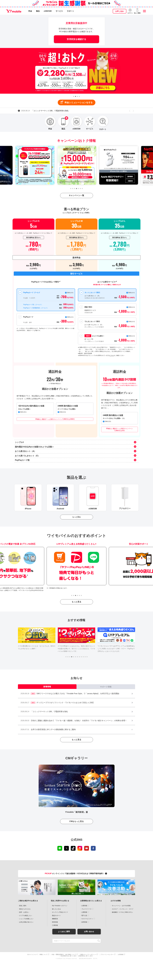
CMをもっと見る (76, 821)
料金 (30, 11)
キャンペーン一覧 (76, 195)
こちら (112, 355)
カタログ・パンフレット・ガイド (122, 909)
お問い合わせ (89, 931)
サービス (59, 11)
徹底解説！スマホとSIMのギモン (122, 912)
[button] (73, 96)
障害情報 (55, 922)
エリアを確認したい (25, 915)
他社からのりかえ (25, 909)
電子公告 (84, 915)
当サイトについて (32, 954)
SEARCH (99, 941)
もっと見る (76, 517)
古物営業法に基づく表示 (85, 956)
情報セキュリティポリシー (88, 954)
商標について (43, 954)
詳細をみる (131, 336)
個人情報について (70, 954)
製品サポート (56, 915)
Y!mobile (13, 11)
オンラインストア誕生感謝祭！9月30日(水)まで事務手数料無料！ (75, 873)
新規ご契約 (22, 905)
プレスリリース (86, 909)
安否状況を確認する (76, 39)
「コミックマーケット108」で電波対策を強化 (44, 111)
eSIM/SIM (48, 11)
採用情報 (84, 922)
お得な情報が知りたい (26, 922)
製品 (38, 11)
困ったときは (56, 909)
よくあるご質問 (64, 931)
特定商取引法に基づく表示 (68, 956)
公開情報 (84, 912)
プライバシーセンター (107, 954)
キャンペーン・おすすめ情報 (121, 905)
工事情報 (55, 925)
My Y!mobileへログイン (59, 905)
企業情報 (84, 905)
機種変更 (55, 919)
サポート (70, 11)
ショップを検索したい (26, 919)
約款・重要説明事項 (58, 954)
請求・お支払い (24, 912)
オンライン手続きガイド (60, 912)
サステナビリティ (87, 919)
